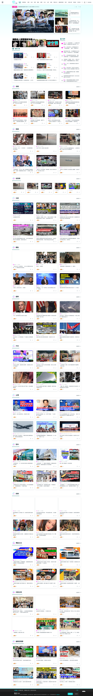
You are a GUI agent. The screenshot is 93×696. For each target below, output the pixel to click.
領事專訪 (24, 2)
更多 (77, 690)
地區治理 (70, 2)
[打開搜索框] (82, 2)
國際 (41, 2)
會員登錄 (89, 2)
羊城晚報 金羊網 (26, 690)
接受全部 (70, 693)
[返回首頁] (15, 2)
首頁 (20, 2)
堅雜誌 (74, 2)
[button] (16, 30)
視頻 (35, 2)
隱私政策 (58, 694)
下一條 (79, 6)
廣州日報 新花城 (33, 690)
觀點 (38, 2)
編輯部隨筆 (61, 2)
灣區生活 (55, 2)
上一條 (76, 6)
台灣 (48, 2)
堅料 (66, 2)
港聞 (28, 2)
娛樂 (51, 2)
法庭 (32, 2)
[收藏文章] (49, 30)
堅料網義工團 (20, 690)
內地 (45, 2)
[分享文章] (52, 30)
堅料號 (79, 2)
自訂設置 (76, 693)
